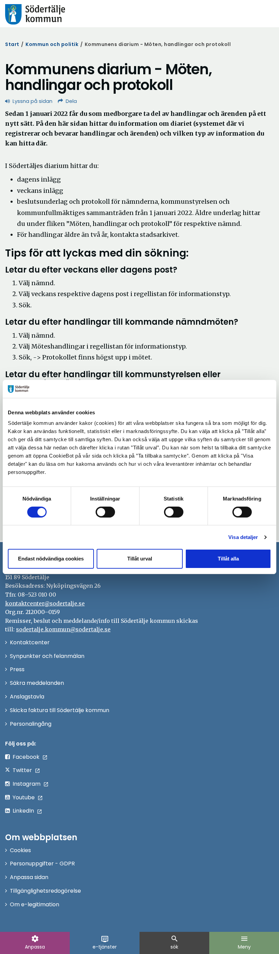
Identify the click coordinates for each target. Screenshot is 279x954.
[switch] (105, 512)
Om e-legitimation (34, 904)
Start (12, 44)
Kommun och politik (52, 44)
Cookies (20, 850)
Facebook (26, 757)
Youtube (24, 797)
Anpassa (35, 942)
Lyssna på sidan (32, 101)
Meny (244, 942)
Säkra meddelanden (37, 683)
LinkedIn (23, 811)
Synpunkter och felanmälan (47, 656)
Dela (71, 101)
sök (174, 942)
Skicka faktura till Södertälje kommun (59, 710)
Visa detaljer (243, 537)
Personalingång (30, 724)
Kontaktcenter (30, 642)
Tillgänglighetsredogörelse (45, 891)
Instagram (26, 784)
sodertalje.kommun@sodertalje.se (63, 629)
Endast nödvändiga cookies (51, 558)
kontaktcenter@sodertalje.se (45, 603)
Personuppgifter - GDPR (42, 863)
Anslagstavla (27, 697)
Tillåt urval (139, 558)
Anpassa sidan (29, 877)
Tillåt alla (228, 558)
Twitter (22, 770)
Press (17, 669)
